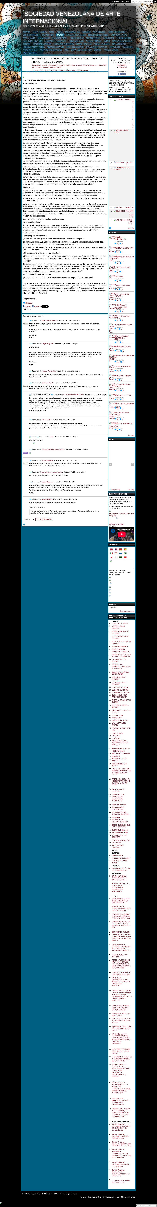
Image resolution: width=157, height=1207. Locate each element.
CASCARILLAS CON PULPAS (119, 660)
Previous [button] (110, 464)
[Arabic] (120, 557)
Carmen (51, 437)
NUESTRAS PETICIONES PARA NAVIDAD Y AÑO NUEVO (121, 1051)
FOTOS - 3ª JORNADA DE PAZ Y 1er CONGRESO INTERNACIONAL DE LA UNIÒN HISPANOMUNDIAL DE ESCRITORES (121, 964)
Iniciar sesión (125, 1)
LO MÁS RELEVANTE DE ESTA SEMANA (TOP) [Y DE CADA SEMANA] (121, 1008)
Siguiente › (48, 519)
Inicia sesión (122, 67)
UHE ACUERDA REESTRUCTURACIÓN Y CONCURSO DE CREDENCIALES (120, 1102)
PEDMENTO (129, 207)
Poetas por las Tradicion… (123, 376)
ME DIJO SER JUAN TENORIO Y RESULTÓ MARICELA (120, 743)
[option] (122, 464)
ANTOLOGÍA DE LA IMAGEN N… (124, 357)
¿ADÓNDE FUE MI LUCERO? (118, 627)
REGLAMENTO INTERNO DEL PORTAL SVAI (121, 1182)
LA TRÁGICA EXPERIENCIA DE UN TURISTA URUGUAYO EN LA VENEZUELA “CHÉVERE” (121, 982)
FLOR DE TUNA (117, 715)
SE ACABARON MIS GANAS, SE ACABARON (120, 813)
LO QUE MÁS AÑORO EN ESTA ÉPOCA (121, 1014)
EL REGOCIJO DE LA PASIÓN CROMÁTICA (119, 696)
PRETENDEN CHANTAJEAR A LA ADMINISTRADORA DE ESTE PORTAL (122, 1059)
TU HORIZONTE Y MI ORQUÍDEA (119, 836)
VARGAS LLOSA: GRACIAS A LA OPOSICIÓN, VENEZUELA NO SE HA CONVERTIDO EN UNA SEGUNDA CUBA (121, 1113)
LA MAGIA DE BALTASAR (121, 858)
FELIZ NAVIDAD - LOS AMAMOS (119, 956)
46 (118, 400)
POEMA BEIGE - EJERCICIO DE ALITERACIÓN (118, 799)
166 (118, 351)
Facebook (37, 306)
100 (118, 362)
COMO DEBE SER (131, 214)
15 (122, 263)
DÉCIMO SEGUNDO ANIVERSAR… (121, 337)
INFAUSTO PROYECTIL (120, 720)
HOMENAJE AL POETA (123, 395)
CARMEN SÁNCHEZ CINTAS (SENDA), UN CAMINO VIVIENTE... (119, 878)
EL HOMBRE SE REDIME (121, 692)
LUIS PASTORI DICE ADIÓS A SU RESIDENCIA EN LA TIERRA (121, 1021)
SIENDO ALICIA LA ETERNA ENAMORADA (120, 821)
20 (122, 312)
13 (118, 343)
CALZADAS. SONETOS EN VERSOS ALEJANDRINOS (121, 655)
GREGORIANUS (117, 855)
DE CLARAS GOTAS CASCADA (119, 683)
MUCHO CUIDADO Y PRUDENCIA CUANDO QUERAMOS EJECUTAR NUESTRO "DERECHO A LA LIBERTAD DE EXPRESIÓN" (121, 1039)
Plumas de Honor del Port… (124, 325)
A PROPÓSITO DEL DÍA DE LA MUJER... (121, 642)
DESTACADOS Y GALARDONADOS (121, 306)
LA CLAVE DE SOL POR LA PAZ (121, 729)
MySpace (28, 306)
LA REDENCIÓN (117, 733)
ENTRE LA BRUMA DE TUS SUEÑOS (121, 701)
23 (118, 263)
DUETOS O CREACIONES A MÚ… (124, 258)
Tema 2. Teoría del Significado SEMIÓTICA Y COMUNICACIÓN (121, 1136)
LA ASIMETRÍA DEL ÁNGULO (119, 724)
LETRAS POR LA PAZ (122, 267)
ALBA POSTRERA (118, 649)
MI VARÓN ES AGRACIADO (121, 748)
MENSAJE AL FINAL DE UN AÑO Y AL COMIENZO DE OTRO (121, 1028)
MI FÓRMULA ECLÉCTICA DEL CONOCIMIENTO (121, 869)
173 (118, 391)
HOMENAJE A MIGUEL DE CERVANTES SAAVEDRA (121, 974)
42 (122, 301)
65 (118, 312)
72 (118, 252)
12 (118, 408)
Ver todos (131, 228)
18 (122, 408)
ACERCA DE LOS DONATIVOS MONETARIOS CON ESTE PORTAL (121, 908)
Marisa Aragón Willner (49, 320)
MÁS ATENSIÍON (130, 222)
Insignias (83, 1197)
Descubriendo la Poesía (122, 347)
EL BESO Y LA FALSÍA (120, 687)
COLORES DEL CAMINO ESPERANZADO (120, 673)
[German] (120, 549)
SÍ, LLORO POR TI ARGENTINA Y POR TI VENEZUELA (120, 1084)
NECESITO (116, 756)
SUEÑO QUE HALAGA (120, 830)
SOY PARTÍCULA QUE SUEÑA (120, 861)
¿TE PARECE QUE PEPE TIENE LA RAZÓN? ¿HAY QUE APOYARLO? (121, 901)
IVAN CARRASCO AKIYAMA (73, 394)
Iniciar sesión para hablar (143, 1205)
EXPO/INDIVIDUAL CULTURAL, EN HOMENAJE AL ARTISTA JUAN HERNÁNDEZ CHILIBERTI (121, 948)
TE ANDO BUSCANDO (120, 832)
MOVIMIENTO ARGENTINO (124, 248)
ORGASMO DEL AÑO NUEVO (119, 765)
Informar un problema (95, 1197)
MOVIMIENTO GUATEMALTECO (121, 238)
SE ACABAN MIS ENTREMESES (118, 808)
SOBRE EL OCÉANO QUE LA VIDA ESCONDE (121, 826)
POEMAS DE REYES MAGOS (122, 414)
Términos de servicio (128, 1197)
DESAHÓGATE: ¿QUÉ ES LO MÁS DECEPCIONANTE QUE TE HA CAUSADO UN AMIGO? (121, 937)
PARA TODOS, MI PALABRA (118, 790)
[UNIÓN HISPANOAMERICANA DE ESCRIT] (25, 63)
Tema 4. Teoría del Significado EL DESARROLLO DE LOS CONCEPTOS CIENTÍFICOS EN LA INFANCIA (121, 1153)
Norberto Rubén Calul (49, 371)
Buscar (155, 1)
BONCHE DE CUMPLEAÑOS (124, 404)
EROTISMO (119, 276)
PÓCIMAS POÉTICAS (122, 285)
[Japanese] (111, 557)
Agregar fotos (115, 489)
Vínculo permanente (31, 320)
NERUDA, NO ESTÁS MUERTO (119, 760)
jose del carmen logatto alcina (52, 472)
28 (122, 281)
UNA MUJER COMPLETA (120, 840)
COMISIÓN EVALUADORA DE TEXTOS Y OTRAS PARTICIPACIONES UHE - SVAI (121, 925)
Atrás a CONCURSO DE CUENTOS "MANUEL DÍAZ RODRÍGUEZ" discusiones (61, 70)
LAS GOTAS (116, 736)
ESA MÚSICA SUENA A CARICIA (120, 706)
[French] (116, 549)
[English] (111, 549)
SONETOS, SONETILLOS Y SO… (124, 424)
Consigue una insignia (127, 611)
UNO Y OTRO (116, 843)
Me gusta (28, 303)
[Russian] (120, 553)
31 (118, 272)
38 (118, 301)
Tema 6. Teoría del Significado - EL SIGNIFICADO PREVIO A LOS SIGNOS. (121, 1173)
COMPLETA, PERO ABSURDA (118, 678)
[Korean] (116, 557)
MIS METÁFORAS (118, 751)
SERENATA (116, 817)
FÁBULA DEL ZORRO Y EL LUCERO (121, 711)
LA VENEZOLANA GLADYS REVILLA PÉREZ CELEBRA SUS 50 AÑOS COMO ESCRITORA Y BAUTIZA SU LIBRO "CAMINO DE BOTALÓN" (122, 995)
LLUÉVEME (116, 738)
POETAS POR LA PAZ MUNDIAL (122, 385)
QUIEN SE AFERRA (119, 804)
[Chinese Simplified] (125, 557)
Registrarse (116, 1)
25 (118, 244)
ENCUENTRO (129, 163)
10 (122, 252)
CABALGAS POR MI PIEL (121, 651)
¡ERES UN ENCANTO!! (120, 623)
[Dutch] (116, 553)
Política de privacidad (112, 1197)
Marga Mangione (47, 344)
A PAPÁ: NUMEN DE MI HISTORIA (120, 632)
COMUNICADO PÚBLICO (120, 932)
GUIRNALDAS (117, 718)
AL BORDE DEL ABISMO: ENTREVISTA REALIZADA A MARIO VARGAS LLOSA (121, 916)
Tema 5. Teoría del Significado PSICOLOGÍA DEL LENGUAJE (120, 1164)
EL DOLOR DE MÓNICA (120, 690)
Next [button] (132, 464)
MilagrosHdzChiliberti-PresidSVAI (53, 450)
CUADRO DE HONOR (116, 524)
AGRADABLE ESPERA (133, 113)
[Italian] (111, 553)
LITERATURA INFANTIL (123, 316)
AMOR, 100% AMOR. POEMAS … (122, 295)
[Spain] (125, 549)
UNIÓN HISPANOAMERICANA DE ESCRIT (56, 65)
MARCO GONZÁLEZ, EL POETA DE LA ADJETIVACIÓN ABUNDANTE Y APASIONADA (120, 887)
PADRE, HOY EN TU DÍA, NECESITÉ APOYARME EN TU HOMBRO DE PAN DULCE (121, 772)
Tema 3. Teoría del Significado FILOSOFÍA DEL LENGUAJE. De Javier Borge (122, 1144)
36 (118, 281)
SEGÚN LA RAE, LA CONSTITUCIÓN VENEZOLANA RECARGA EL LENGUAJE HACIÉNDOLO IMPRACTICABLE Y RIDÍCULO (121, 1070)
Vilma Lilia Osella (47, 383)
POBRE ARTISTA (118, 794)
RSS (24, 524)
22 (122, 321)
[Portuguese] (125, 553)
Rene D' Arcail (46, 420)
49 (118, 419)
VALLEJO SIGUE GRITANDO (118, 846)
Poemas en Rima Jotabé (123, 366)
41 (123, 362)
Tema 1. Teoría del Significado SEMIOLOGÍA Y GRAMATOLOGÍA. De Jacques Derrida (121, 1127)
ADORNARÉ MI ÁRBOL (120, 646)
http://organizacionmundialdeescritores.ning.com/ (121, 515)
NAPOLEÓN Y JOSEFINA (121, 753)
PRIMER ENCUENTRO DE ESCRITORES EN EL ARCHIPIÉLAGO (121, 1091)
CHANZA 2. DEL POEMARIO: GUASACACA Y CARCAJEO (121, 666)
